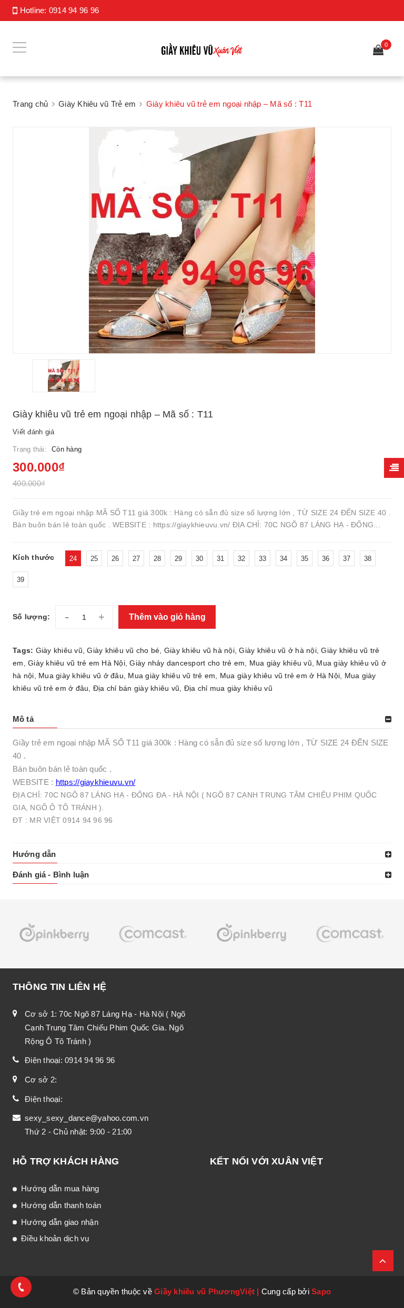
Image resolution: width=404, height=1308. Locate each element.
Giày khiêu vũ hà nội (199, 650)
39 (21, 580)
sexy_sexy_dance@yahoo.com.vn (86, 1117)
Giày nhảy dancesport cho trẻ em (187, 663)
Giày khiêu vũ (59, 650)
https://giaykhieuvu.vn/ (96, 782)
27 (136, 559)
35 (305, 559)
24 (73, 559)
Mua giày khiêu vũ (280, 663)
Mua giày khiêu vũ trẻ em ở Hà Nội (280, 675)
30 (200, 559)
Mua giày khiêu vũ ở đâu (81, 675)
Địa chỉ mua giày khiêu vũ (228, 688)
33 (263, 559)
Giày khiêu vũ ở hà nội (278, 650)
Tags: (24, 650)
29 (179, 559)
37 (347, 559)
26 (115, 559)
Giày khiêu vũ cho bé (123, 650)
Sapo (321, 1291)
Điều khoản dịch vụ (55, 1238)
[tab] (202, 719)
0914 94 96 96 (74, 10)
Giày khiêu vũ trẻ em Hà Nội (76, 663)
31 (221, 559)
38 (368, 559)
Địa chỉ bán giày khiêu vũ (136, 688)
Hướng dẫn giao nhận (59, 1222)
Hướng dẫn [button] (34, 854)
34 (284, 559)
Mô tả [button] (23, 718)
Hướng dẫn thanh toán (61, 1205)
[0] (378, 51)
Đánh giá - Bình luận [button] (51, 874)
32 (242, 559)
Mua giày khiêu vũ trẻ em (171, 675)
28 (157, 559)
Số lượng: (31, 616)
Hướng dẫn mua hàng (60, 1188)
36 (326, 559)
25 (94, 559)
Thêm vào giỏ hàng (167, 616)
